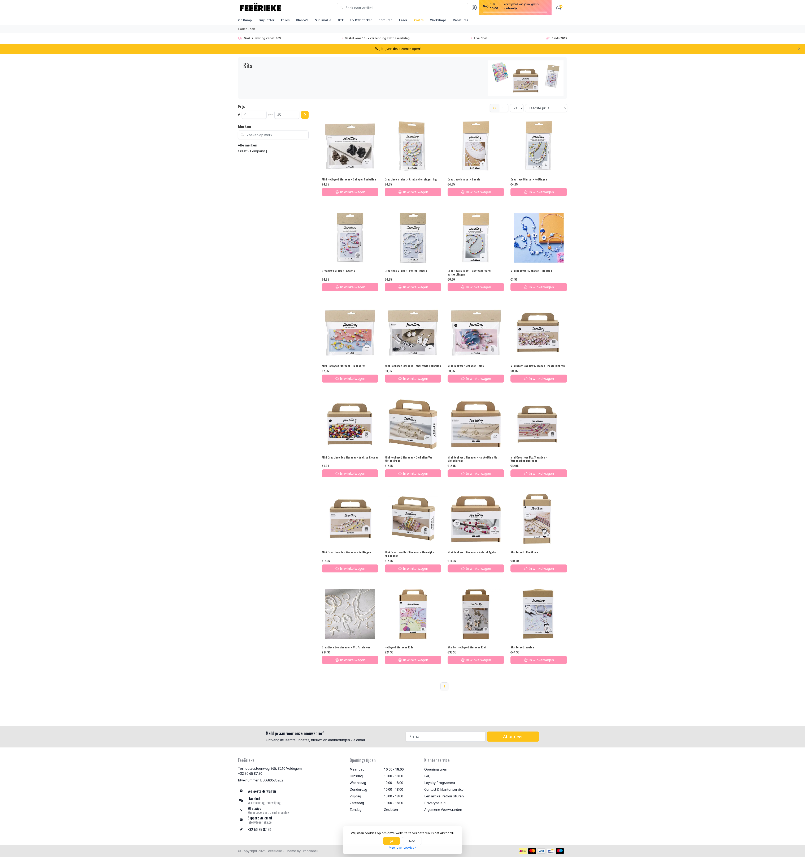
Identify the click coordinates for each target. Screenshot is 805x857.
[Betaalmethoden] (523, 851)
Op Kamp (245, 20)
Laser (403, 20)
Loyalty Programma (439, 782)
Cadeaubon (246, 29)
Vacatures (460, 20)
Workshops (438, 20)
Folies (285, 20)
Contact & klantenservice (444, 789)
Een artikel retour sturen (444, 796)
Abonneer (513, 736)
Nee (412, 841)
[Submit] (305, 115)
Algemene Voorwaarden (443, 809)
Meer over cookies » (403, 847)
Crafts (418, 20)
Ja (391, 841)
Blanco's (302, 20)
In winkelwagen (352, 192)
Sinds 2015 (559, 38)
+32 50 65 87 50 (250, 773)
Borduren (385, 20)
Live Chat (481, 38)
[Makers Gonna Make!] (287, 8)
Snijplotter (266, 20)
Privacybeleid (434, 803)
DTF (341, 20)
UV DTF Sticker (361, 20)
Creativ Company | (252, 151)
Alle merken (247, 145)
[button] (473, 7)
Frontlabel (309, 851)
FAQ (427, 776)
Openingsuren (435, 769)
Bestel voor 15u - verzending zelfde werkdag (377, 38)
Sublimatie (323, 20)
